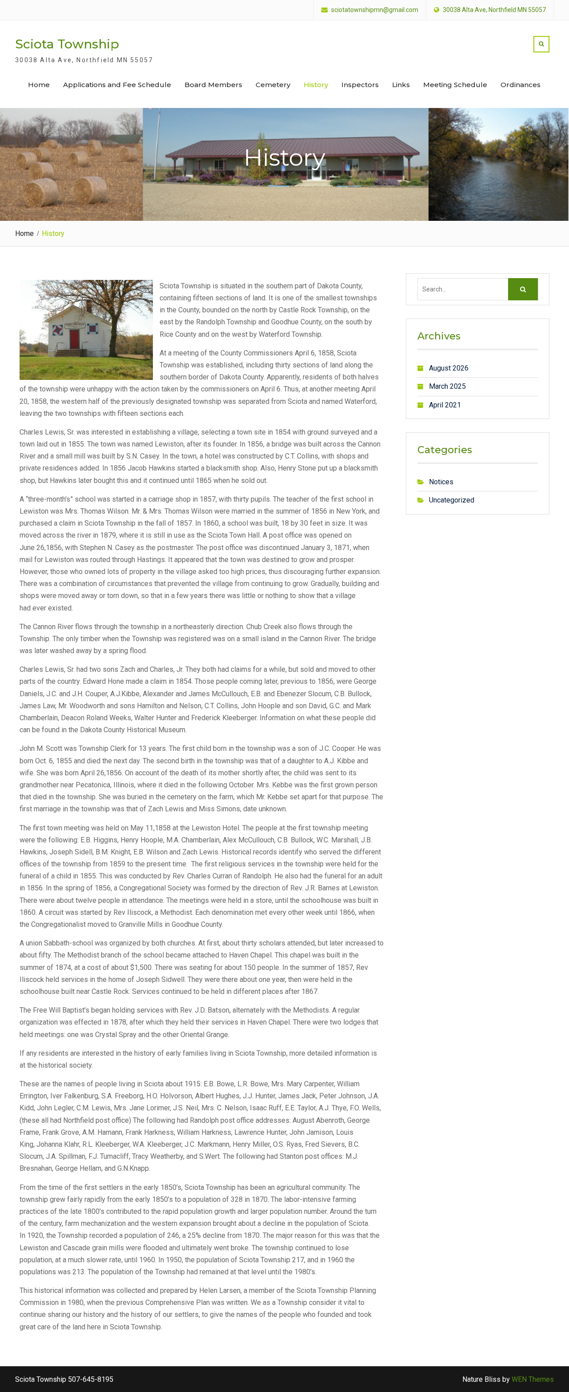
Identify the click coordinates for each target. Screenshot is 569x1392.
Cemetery (273, 84)
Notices (441, 482)
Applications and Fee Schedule (117, 84)
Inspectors (360, 84)
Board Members (213, 84)
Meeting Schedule (455, 84)
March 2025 (447, 386)
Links (401, 84)
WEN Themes (533, 1379)
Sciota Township (67, 44)
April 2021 (445, 405)
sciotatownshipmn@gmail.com (374, 10)
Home (39, 84)
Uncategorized (451, 500)
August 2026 (449, 368)
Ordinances (521, 84)
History (316, 84)
